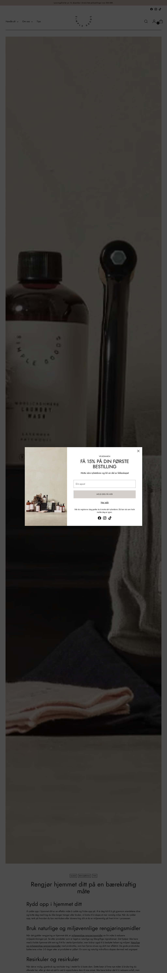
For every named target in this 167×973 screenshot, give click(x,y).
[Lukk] (138, 451)
